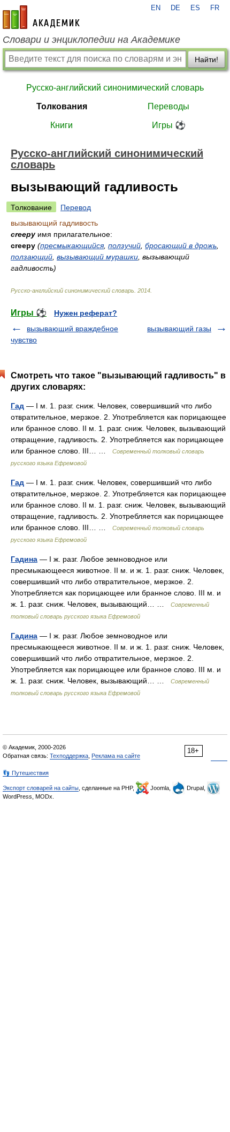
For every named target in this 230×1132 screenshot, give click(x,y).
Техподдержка (69, 756)
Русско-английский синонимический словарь (115, 87)
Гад (17, 405)
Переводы (168, 106)
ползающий (31, 256)
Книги (61, 125)
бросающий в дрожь (181, 245)
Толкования (61, 106)
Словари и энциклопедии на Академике (91, 39)
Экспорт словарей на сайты (41, 788)
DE (175, 8)
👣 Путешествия (26, 773)
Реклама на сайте (115, 756)
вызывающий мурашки (97, 256)
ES (195, 8)
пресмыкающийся (72, 245)
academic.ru (41, 17)
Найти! (206, 59)
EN (155, 8)
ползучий (124, 245)
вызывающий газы (179, 328)
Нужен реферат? (85, 313)
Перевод (75, 207)
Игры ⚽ (169, 125)
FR (214, 8)
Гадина (24, 559)
